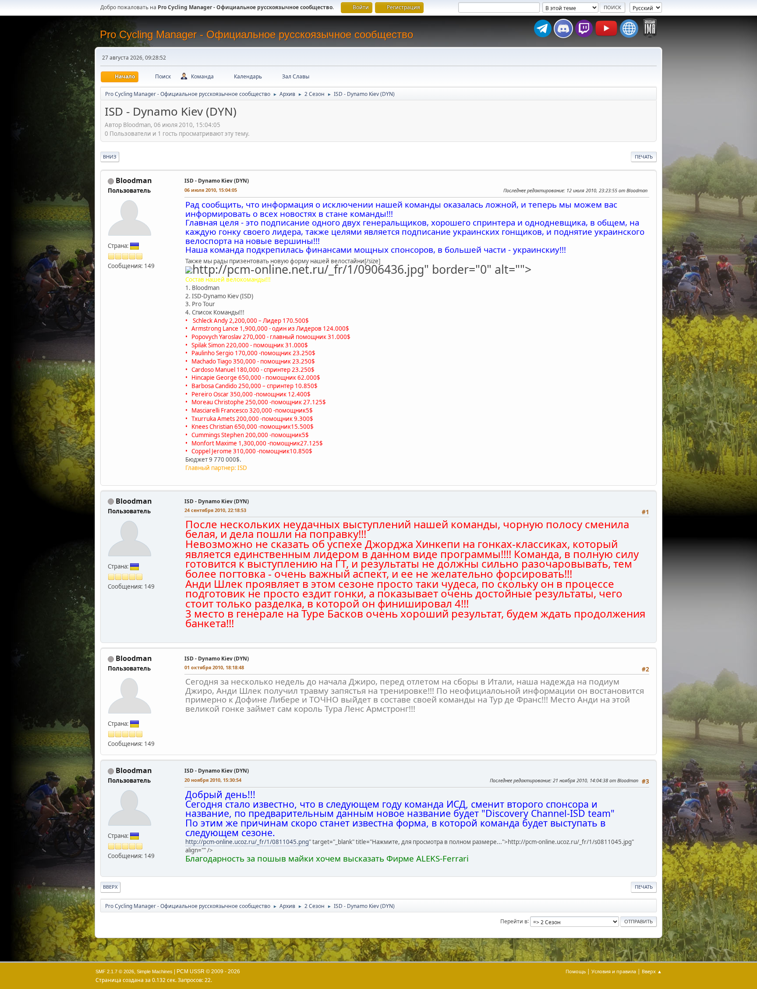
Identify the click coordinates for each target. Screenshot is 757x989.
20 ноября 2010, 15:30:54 (212, 780)
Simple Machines (155, 971)
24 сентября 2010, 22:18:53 (215, 510)
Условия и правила (613, 971)
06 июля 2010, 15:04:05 (210, 190)
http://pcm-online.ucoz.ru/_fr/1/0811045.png (247, 842)
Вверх (110, 886)
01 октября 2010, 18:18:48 (214, 667)
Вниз (110, 156)
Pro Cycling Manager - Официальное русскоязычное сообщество (256, 34)
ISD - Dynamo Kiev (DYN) (216, 180)
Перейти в (513, 921)
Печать (644, 156)
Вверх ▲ (652, 971)
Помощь (576, 971)
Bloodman (134, 180)
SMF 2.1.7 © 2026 (115, 971)
